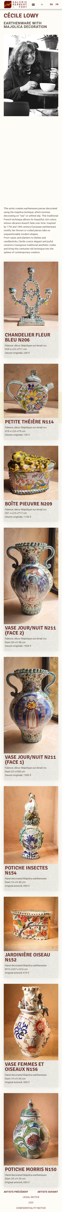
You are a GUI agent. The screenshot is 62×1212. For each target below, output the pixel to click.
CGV (31, 1202)
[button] (33, 4)
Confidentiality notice (31, 1208)
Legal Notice (31, 1197)
